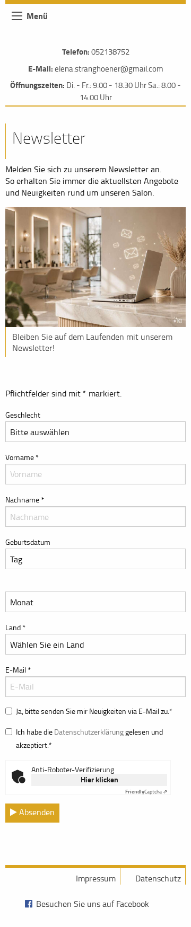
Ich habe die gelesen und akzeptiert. (89, 738)
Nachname (24, 500)
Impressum (96, 878)
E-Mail (18, 670)
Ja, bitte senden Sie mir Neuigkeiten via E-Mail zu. (94, 711)
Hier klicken (99, 779)
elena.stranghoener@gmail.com (109, 68)
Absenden (36, 812)
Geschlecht (22, 415)
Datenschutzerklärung (89, 732)
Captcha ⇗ (146, 791)
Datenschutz (158, 878)
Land (15, 627)
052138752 (110, 51)
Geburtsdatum (27, 542)
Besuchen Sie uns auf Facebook (92, 904)
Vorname (22, 457)
